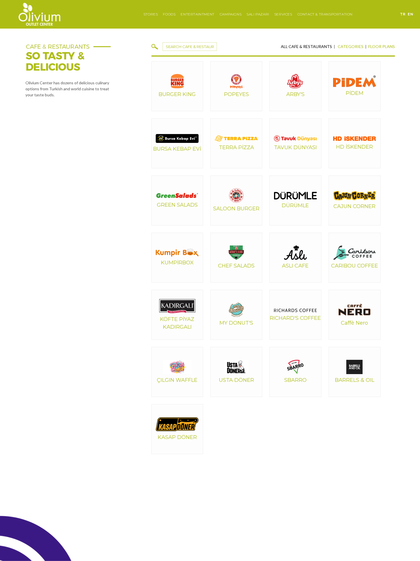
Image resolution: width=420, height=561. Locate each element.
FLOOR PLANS (381, 46)
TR (402, 14)
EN (410, 14)
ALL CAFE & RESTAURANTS (306, 46)
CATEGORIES (350, 46)
